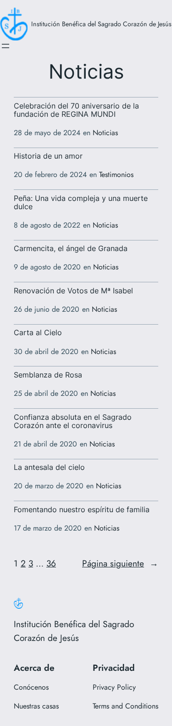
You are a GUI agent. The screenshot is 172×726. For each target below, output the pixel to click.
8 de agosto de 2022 (47, 225)
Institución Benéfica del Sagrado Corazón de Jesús (101, 24)
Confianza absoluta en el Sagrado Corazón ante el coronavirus (73, 421)
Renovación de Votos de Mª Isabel (73, 291)
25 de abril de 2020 (46, 393)
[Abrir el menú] (5, 45)
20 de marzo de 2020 (48, 485)
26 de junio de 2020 (46, 309)
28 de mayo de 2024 (47, 132)
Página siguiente (120, 563)
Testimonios (116, 174)
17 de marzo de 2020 (48, 528)
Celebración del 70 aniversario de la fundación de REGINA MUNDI (76, 110)
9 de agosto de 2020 (47, 267)
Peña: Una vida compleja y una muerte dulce (81, 202)
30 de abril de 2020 (46, 351)
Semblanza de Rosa (48, 375)
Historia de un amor (48, 156)
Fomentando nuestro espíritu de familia (82, 510)
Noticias (105, 132)
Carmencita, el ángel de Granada (71, 249)
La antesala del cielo (49, 467)
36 (51, 563)
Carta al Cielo (38, 333)
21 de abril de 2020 (45, 444)
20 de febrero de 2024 (50, 174)
